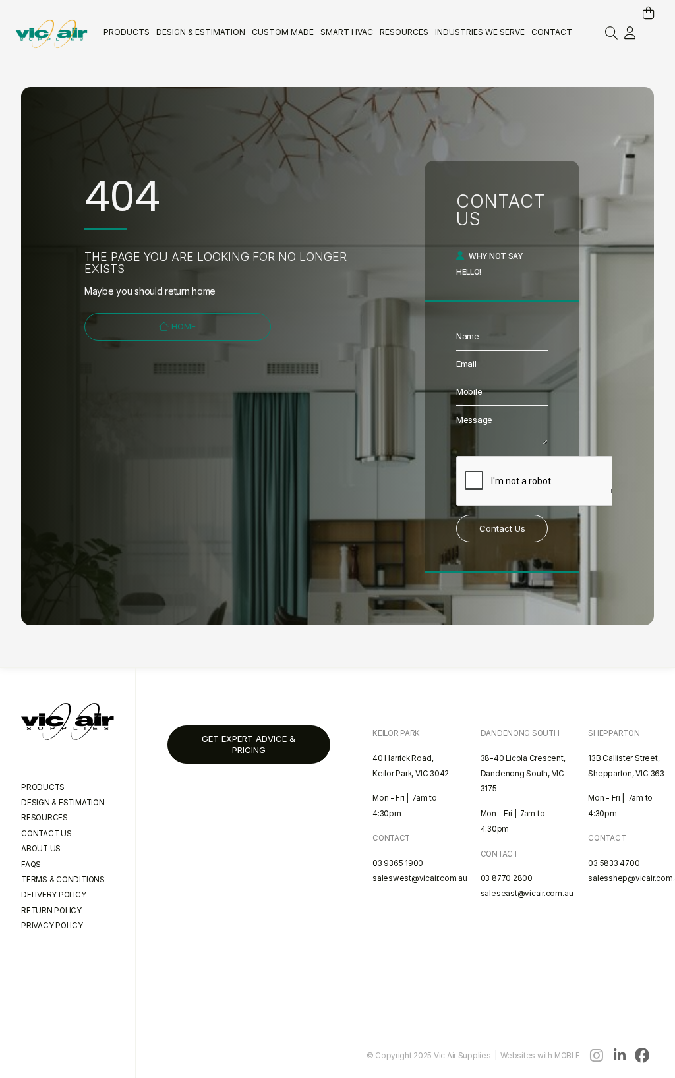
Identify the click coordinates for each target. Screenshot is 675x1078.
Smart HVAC (346, 32)
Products (126, 32)
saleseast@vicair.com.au (527, 893)
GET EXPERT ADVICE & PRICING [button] (248, 744)
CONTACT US (46, 833)
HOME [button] (182, 326)
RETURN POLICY (51, 910)
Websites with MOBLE (540, 1055)
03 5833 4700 (613, 863)
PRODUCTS (43, 787)
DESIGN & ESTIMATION (63, 802)
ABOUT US (41, 848)
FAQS (31, 864)
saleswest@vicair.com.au (419, 878)
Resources (404, 32)
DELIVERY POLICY (53, 894)
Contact (551, 32)
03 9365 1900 (397, 863)
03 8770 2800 (507, 878)
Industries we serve (480, 32)
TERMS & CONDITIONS (63, 879)
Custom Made (283, 32)
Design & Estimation (200, 32)
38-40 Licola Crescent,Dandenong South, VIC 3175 (523, 774)
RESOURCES (44, 817)
